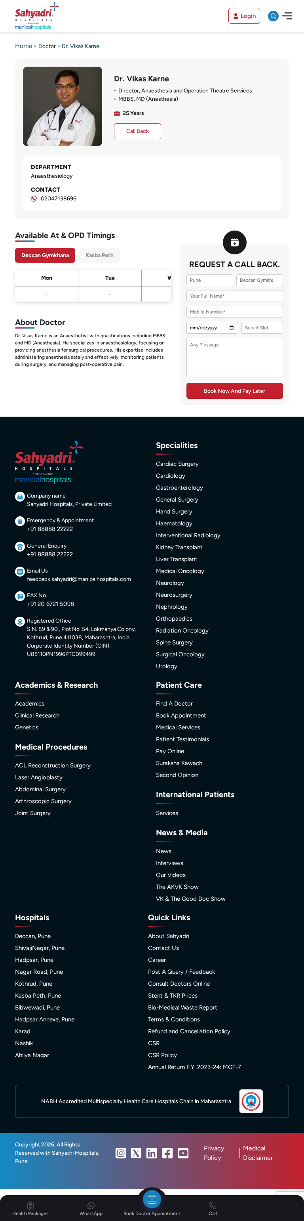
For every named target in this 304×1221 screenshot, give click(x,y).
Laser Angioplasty (39, 777)
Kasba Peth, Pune (38, 995)
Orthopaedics (174, 618)
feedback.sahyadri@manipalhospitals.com (79, 579)
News (163, 851)
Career (157, 959)
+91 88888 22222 (50, 529)
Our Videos (171, 875)
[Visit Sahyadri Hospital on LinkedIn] (152, 1153)
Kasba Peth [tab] (100, 255)
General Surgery (177, 499)
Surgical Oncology (180, 654)
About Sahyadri (168, 936)
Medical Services (178, 727)
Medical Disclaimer (258, 1152)
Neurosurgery (174, 594)
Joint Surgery (33, 813)
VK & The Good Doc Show (191, 898)
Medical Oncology (180, 571)
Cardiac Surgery (177, 463)
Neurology (170, 582)
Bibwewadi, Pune (37, 1007)
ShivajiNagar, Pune (40, 948)
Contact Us (163, 948)
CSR (154, 1043)
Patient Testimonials (182, 739)
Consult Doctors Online (179, 983)
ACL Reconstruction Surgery (53, 765)
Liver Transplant (177, 559)
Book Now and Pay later (234, 391)
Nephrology (172, 606)
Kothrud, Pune (33, 983)
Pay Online (170, 751)
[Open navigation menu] (287, 16)
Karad (22, 1031)
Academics (29, 703)
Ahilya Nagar (32, 1055)
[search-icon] (273, 16)
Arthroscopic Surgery (43, 801)
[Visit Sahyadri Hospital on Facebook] (167, 1153)
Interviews (169, 863)
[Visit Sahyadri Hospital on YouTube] (183, 1153)
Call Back (137, 131)
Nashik (24, 1043)
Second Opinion (177, 775)
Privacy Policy (214, 1152)
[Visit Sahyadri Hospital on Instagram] (121, 1153)
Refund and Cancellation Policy (189, 1031)
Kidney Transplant (179, 547)
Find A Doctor (174, 703)
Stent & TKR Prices (173, 995)
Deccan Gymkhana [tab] (45, 255)
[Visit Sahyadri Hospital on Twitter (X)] (136, 1153)
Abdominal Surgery (40, 789)
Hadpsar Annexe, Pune (44, 1019)
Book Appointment (181, 715)
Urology (166, 666)
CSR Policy (162, 1055)
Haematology (174, 523)
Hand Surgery (174, 511)
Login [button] (248, 15)
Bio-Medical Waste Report (182, 1007)
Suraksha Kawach (179, 763)
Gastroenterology (179, 487)
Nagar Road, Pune (39, 971)
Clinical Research (37, 715)
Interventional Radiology (188, 535)
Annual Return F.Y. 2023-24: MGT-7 (194, 1067)
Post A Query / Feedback (181, 971)
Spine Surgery (174, 642)
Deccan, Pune (33, 936)
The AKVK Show (177, 886)
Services (167, 813)
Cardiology (170, 475)
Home (23, 46)
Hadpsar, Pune (34, 959)
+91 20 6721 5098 (50, 604)
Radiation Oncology (182, 630)
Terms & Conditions (174, 1019)
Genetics (26, 727)
